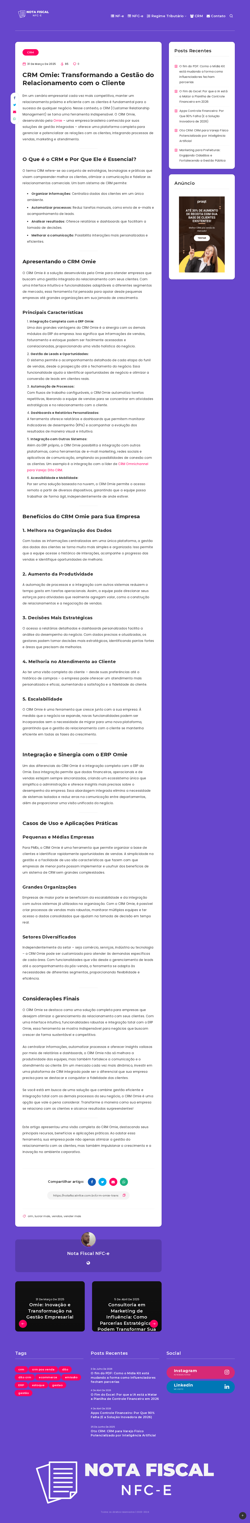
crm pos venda (43, 1369)
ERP (21, 1385)
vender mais (72, 1216)
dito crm (24, 1377)
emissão (71, 1377)
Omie (57, 120)
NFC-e (137, 16)
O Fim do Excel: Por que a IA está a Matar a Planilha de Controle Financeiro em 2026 (203, 96)
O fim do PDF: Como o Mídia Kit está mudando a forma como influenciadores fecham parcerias (123, 1377)
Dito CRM (55, 470)
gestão (23, 1393)
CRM (198, 16)
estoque (38, 1385)
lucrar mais (42, 1216)
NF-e (119, 16)
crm (30, 1216)
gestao (57, 1385)
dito (65, 1369)
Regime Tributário (167, 16)
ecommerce (48, 1377)
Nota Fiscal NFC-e (88, 1253)
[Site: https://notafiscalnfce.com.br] (88, 1263)
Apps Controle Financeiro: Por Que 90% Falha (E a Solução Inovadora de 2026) (201, 116)
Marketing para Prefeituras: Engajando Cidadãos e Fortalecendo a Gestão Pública (202, 155)
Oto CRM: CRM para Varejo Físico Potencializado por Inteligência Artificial (203, 135)
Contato (218, 16)
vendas (57, 1216)
